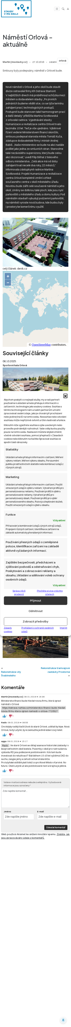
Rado (5, 745)
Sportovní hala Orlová (15, 365)
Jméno (7, 811)
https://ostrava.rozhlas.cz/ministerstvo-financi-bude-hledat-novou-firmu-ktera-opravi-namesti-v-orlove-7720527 (33, 709)
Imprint (63, 627)
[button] (65, 396)
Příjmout (35, 600)
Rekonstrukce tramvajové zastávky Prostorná (55, 670)
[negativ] (10, 716)
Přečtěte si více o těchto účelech (50, 592)
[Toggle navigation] (57, 9)
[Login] (68, 8)
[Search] (63, 8)
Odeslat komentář (56, 827)
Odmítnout (36, 611)
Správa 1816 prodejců (18, 592)
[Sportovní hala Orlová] (35, 386)
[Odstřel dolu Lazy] (35, 637)
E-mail (40, 811)
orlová (62, 60)
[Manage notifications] (63, 1020)
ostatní (53, 61)
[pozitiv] (4, 716)
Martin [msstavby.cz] (15, 61)
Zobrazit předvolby (35, 621)
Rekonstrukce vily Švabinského (11, 673)
